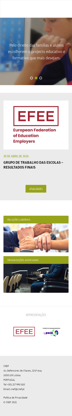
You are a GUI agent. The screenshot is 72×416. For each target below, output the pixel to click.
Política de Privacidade (15, 397)
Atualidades (35, 189)
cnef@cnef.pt (17, 389)
